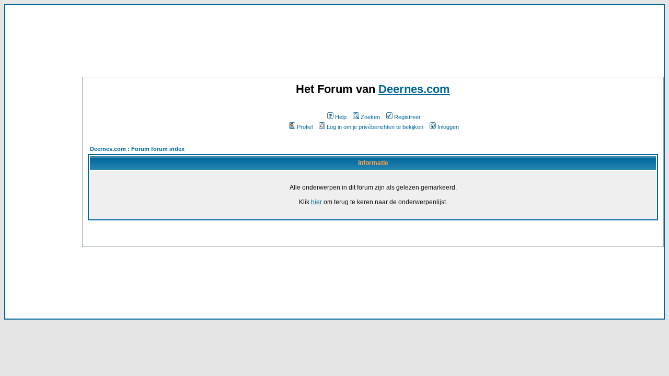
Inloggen (448, 127)
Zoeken (370, 117)
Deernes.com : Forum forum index (137, 149)
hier (316, 202)
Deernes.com (414, 89)
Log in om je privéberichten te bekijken (375, 127)
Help (341, 117)
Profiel (305, 127)
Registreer (407, 117)
